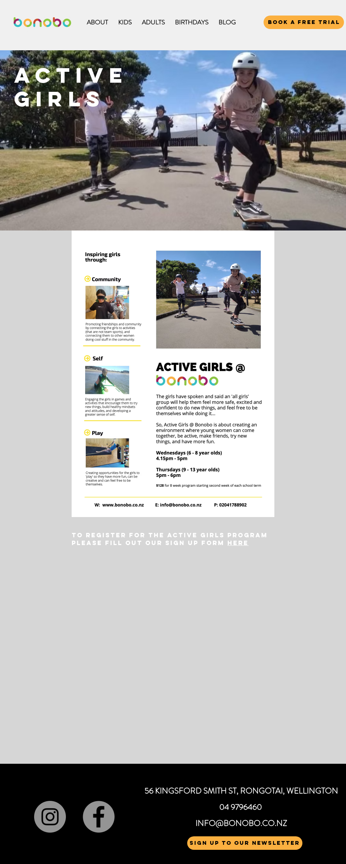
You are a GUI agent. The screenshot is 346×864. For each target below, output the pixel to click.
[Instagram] (50, 817)
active (77, 75)
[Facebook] (99, 817)
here (238, 543)
